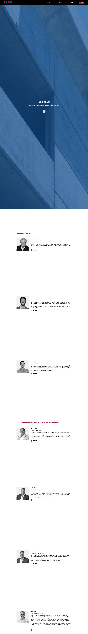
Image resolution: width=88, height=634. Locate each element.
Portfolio (65, 2)
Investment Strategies (53, 2)
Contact (81, 2)
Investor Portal (70, 2)
